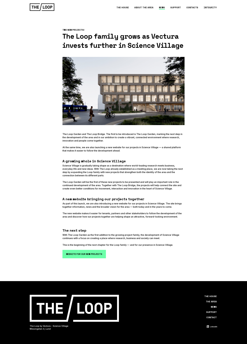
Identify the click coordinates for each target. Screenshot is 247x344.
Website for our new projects (84, 254)
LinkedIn (213, 327)
